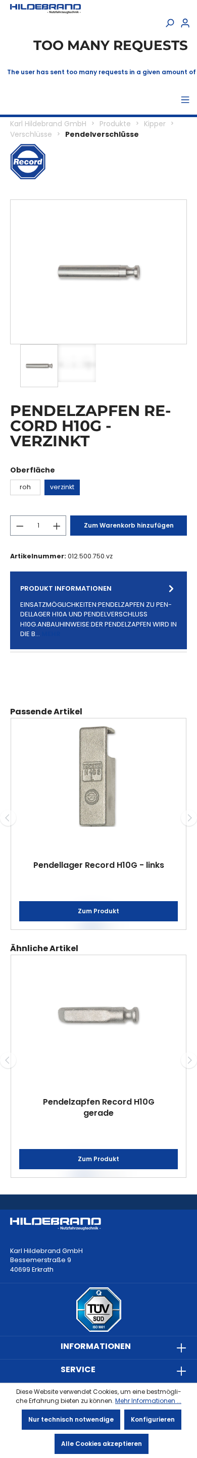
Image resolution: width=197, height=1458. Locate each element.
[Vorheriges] (8, 818)
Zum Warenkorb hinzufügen (129, 525)
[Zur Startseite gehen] (45, 9)
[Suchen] (169, 24)
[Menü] (185, 100)
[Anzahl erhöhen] (57, 525)
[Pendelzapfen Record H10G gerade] (98, 1013)
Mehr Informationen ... (148, 1400)
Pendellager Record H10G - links (98, 865)
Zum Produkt (98, 911)
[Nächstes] (189, 818)
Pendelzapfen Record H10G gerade (99, 1107)
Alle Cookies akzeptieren (101, 1443)
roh (25, 487)
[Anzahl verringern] (19, 525)
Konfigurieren (153, 1419)
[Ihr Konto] (185, 24)
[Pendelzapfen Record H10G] (99, 272)
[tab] (98, 610)
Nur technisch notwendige (71, 1419)
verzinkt (62, 487)
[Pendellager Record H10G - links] (98, 776)
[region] (98, 293)
